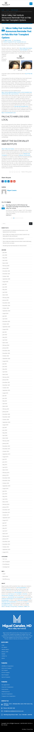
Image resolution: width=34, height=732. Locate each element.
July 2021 (5, 395)
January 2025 (5, 300)
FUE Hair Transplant (7, 41)
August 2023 (5, 329)
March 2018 (5, 501)
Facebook (3, 181)
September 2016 (6, 549)
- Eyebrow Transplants (5, 677)
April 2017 (5, 531)
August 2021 (5, 393)
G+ (28, 606)
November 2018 (6, 480)
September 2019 (6, 454)
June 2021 (5, 398)
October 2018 (6, 483)
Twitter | (26, 606)
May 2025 (5, 289)
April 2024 (5, 318)
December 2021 (6, 382)
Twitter (6, 181)
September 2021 (6, 390)
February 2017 (6, 536)
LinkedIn (8, 181)
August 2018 (5, 488)
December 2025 (6, 271)
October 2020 (6, 419)
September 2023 (6, 326)
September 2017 (6, 517)
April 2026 (5, 260)
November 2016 (6, 544)
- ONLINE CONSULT (5, 649)
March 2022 (5, 374)
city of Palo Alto (28, 73)
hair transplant (23, 49)
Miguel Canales (8, 40)
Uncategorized (6, 567)
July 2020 (5, 427)
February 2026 (6, 265)
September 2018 (6, 486)
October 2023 (6, 324)
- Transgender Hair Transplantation (8, 696)
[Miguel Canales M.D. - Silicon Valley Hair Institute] (6, 3)
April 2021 (5, 403)
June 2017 (5, 525)
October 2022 (6, 356)
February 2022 (6, 377)
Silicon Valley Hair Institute (25, 48)
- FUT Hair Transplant (5, 672)
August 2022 (5, 361)
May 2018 (5, 496)
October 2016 (6, 547)
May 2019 (5, 464)
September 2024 (6, 310)
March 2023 (5, 342)
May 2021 (5, 401)
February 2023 (6, 345)
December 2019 (6, 446)
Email (14, 181)
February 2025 (6, 297)
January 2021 (5, 411)
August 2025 (5, 281)
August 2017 (5, 520)
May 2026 (5, 257)
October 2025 (6, 276)
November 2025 (6, 273)
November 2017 (6, 512)
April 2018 (5, 499)
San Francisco (11, 594)
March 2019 (5, 470)
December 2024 (6, 303)
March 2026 (5, 263)
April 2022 (5, 371)
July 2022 (5, 364)
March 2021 (5, 406)
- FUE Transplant (4, 670)
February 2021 (6, 409)
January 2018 (5, 507)
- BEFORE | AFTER (4, 651)
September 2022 (6, 358)
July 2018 (5, 491)
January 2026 (5, 268)
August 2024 (5, 313)
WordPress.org (6, 579)
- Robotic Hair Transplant (6, 668)
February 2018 (6, 504)
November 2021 (6, 385)
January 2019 (5, 475)
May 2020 (5, 433)
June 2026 (5, 255)
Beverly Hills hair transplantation (16, 597)
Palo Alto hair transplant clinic (21, 106)
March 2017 (5, 533)
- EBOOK (3, 658)
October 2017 (6, 515)
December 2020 (6, 414)
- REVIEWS (3, 653)
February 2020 (6, 440)
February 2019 (6, 472)
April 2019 (5, 467)
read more (8, 215)
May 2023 (5, 337)
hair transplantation (21, 587)
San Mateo (18, 594)
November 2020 (6, 417)
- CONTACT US (4, 656)
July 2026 (5, 252)
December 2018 (6, 478)
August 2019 (5, 456)
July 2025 (5, 284)
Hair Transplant (6, 561)
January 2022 (5, 379)
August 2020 (5, 425)
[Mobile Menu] (30, 3)
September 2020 (6, 422)
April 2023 (5, 340)
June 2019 (5, 462)
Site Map (7, 606)
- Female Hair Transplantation (7, 687)
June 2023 (5, 334)
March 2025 (5, 295)
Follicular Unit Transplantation (9, 601)
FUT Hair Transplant (16, 41)
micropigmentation (6, 603)
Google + (11, 181)
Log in (4, 573)
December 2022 (6, 350)
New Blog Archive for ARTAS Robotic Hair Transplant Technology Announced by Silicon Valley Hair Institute (17, 206)
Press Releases (17, 40)
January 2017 (5, 539)
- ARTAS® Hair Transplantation (7, 666)
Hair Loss (24, 41)
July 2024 (5, 316)
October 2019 (6, 451)
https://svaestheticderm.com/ (9, 112)
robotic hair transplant (22, 600)
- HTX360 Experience (5, 691)
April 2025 (5, 292)
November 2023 (6, 321)
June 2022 (5, 366)
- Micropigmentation (5, 684)
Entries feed (5, 576)
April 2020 (5, 435)
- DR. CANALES (4, 647)
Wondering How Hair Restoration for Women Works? (15, 245)
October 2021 (6, 387)
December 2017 (6, 509)
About (3, 606)
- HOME (2, 645)
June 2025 (5, 287)
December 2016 (6, 541)
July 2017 (5, 523)
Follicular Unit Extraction (24, 155)
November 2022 (6, 353)
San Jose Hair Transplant (7, 595)
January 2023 (5, 348)
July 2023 (5, 332)
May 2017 (5, 528)
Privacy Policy (14, 606)
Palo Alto (25, 594)
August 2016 (5, 552)
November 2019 (6, 448)
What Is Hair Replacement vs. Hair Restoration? (13, 238)
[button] (11, 218)
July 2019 (5, 459)
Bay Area (8, 589)
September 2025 (6, 279)
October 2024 (6, 308)
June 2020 (5, 430)
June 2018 (5, 493)
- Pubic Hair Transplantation (7, 693)
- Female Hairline (4, 689)
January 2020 (5, 443)
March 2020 (5, 438)
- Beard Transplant (5, 674)
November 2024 (6, 305)
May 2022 (5, 369)
